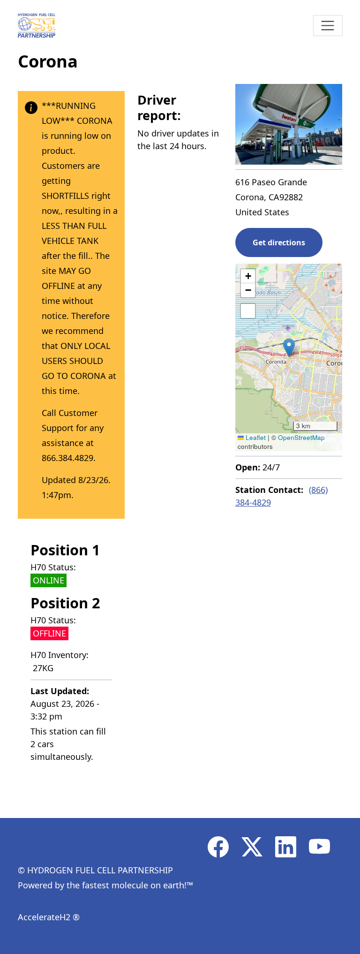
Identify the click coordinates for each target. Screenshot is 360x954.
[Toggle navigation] (328, 25)
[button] (289, 347)
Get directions (279, 242)
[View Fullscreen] (248, 311)
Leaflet (255, 437)
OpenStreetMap (301, 437)
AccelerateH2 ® (49, 917)
